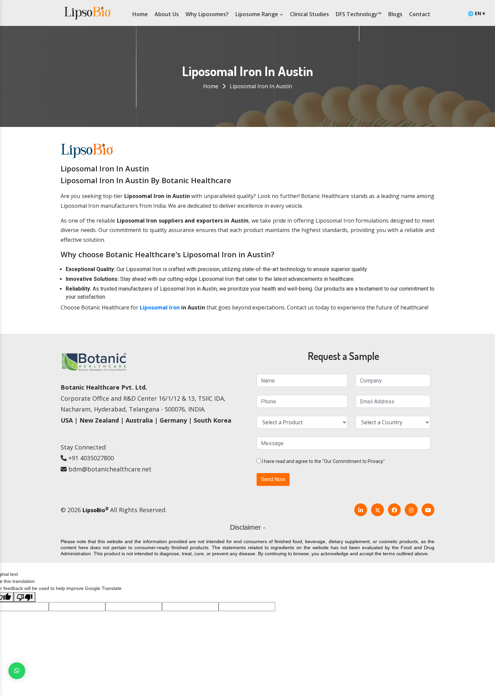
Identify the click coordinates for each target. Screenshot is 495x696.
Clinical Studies (309, 14)
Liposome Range (257, 14)
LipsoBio (95, 510)
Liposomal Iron (160, 307)
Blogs (395, 14)
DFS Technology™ (359, 14)
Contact (419, 14)
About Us (167, 14)
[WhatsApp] (16, 670)
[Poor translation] (24, 597)
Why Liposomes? (207, 14)
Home (140, 14)
